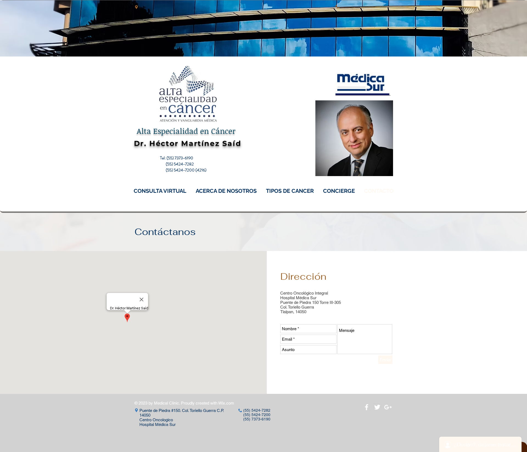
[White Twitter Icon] (377, 407)
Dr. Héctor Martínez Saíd (187, 143)
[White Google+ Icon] (388, 407)
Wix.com (226, 403)
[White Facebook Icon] (367, 407)
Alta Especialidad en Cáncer (186, 131)
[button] (160, 191)
